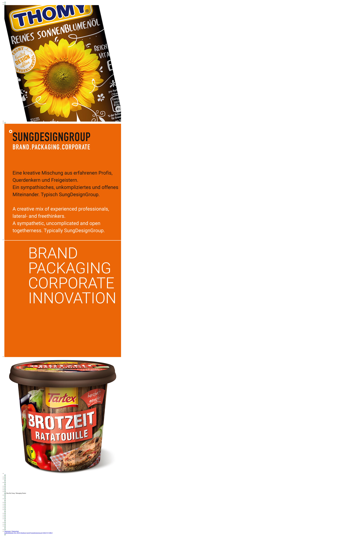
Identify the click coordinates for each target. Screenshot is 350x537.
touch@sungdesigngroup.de (34, 533)
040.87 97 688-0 (47, 533)
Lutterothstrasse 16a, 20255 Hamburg (15, 533)
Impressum (7, 531)
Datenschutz (15, 531)
